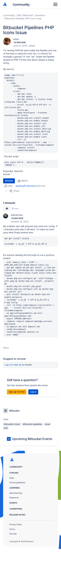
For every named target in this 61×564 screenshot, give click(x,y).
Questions (40, 15)
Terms (12, 529)
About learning (15, 493)
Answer (9, 180)
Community (21, 4)
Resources (14, 497)
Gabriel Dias (17, 215)
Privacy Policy (15, 524)
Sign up (17, 364)
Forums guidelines (17, 482)
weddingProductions (25, 185)
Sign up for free (17, 391)
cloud (47, 424)
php (6, 428)
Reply (6, 347)
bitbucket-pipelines (32, 424)
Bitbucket (28, 15)
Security (13, 534)
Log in (8, 364)
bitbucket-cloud (12, 424)
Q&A (19, 15)
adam (16, 39)
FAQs (11, 478)
